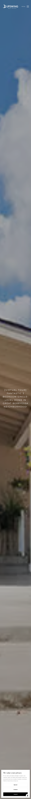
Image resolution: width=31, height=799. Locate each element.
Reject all (15, 784)
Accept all (15, 794)
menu (23, 6)
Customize (15, 789)
